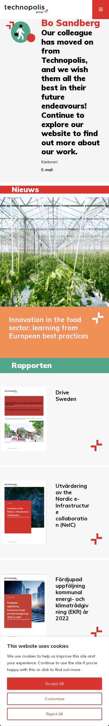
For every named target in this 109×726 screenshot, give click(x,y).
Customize (55, 698)
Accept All (54, 683)
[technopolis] (26, 12)
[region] (54, 681)
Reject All (54, 713)
